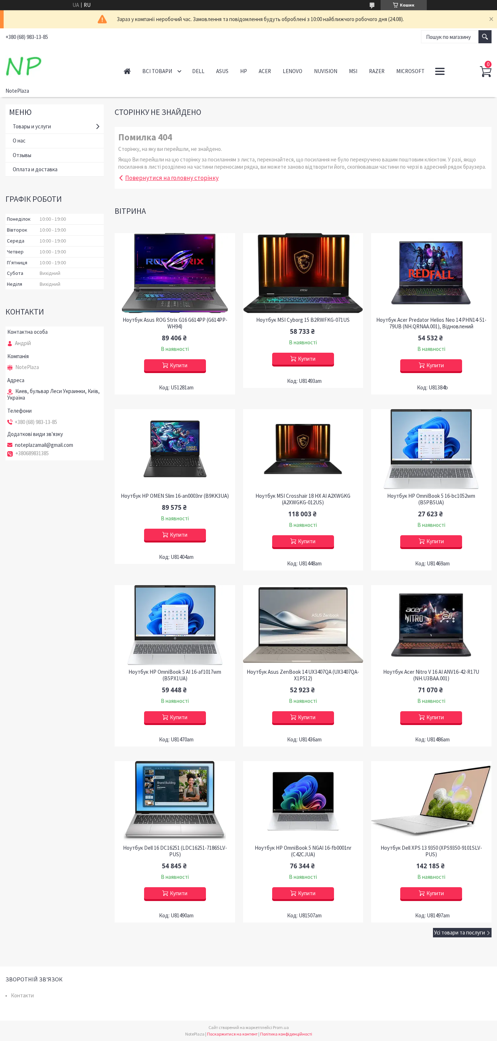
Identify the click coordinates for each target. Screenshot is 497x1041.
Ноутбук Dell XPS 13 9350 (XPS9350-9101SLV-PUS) (431, 851)
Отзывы (22, 155)
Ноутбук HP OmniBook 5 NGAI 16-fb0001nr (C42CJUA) (303, 851)
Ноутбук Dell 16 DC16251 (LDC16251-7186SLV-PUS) (175, 851)
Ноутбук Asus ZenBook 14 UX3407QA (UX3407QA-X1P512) (303, 675)
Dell (198, 71)
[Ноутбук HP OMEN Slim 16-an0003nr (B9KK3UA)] (175, 449)
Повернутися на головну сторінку (172, 178)
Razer (377, 71)
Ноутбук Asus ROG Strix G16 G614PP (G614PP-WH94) (175, 323)
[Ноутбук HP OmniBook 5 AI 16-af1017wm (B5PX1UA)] (175, 625)
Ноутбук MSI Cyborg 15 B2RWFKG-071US (303, 320)
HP (243, 71)
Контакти (22, 995)
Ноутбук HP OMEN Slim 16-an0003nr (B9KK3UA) (175, 496)
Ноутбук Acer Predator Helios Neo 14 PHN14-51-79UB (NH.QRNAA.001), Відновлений (431, 323)
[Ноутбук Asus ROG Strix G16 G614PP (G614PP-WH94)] (175, 273)
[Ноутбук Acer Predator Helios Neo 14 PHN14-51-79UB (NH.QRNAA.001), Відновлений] (431, 273)
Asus (222, 71)
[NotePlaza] (56, 64)
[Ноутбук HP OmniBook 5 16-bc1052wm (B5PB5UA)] (431, 449)
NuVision (325, 71)
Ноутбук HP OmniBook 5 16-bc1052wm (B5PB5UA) (431, 499)
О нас (19, 140)
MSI (353, 71)
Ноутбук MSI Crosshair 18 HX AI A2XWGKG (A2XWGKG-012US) (302, 499)
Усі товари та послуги (459, 932)
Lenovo (292, 71)
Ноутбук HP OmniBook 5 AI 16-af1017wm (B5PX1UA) (174, 675)
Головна (127, 71)
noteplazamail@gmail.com (44, 445)
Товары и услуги (32, 126)
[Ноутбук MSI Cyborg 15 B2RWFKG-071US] (303, 273)
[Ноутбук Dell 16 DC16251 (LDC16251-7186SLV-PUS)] (175, 801)
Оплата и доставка (35, 169)
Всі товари (157, 71)
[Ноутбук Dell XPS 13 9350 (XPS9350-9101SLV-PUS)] (431, 801)
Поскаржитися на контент (232, 1034)
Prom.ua (281, 1027)
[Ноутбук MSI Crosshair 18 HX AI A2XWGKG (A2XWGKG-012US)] (303, 449)
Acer (265, 71)
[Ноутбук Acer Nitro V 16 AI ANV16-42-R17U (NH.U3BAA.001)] (431, 625)
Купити (178, 365)
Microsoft (410, 71)
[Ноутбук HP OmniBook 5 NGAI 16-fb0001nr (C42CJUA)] (303, 801)
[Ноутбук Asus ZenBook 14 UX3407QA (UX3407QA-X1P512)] (303, 625)
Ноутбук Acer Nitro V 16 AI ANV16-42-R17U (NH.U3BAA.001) (431, 675)
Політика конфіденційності (286, 1034)
